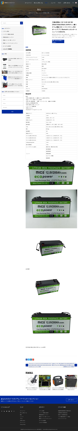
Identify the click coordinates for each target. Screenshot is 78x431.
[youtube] (9, 411)
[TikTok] (14, 411)
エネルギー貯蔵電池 (42, 12)
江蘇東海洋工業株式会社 (62, 412)
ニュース (53, 2)
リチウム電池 (6, 31)
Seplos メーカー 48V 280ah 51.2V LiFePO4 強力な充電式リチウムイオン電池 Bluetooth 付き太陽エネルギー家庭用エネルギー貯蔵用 (63, 365)
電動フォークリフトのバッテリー (10, 43)
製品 (46, 2)
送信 (12, 111)
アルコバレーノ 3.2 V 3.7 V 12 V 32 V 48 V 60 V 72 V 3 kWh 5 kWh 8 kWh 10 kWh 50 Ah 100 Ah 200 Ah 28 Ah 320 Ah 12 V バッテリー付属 (40, 365)
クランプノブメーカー (62, 418)
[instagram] (11, 411)
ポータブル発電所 (7, 46)
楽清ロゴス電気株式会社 (62, 414)
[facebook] (2, 411)
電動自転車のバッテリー (8, 37)
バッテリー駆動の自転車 (8, 34)
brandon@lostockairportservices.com (50, 429)
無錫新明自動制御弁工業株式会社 (64, 410)
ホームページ (28, 2)
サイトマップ (22, 422)
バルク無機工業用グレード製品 (64, 416)
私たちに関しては (38, 2)
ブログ (59, 2)
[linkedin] (4, 411)
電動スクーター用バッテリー (9, 40)
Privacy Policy (22, 424)
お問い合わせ (66, 2)
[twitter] (7, 411)
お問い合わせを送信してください (57, 41)
